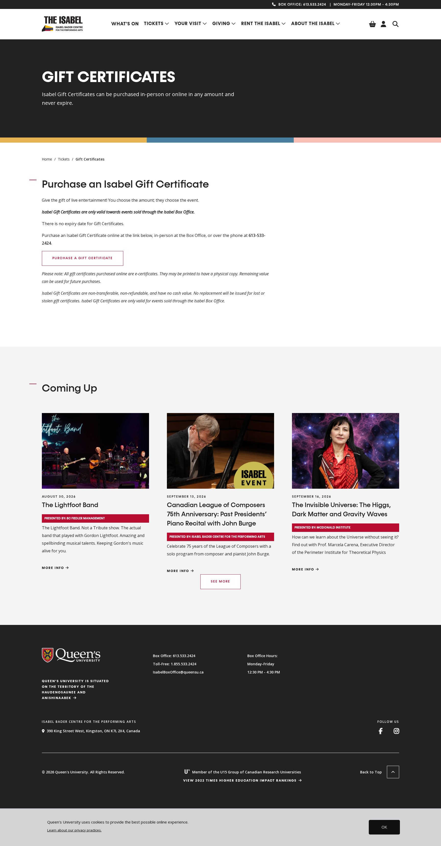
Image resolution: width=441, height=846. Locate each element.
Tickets (154, 23)
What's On (125, 24)
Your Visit (188, 23)
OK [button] (384, 827)
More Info (53, 568)
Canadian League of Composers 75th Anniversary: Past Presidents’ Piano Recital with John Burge (217, 514)
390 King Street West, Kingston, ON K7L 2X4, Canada (93, 730)
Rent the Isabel (260, 23)
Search (396, 24)
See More (220, 581)
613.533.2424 (314, 4)
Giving (221, 23)
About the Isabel (313, 23)
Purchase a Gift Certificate (82, 258)
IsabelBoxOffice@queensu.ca (178, 672)
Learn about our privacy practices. (74, 830)
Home (47, 159)
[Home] (62, 30)
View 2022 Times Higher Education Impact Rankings (240, 780)
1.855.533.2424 (183, 663)
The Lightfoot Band (70, 505)
